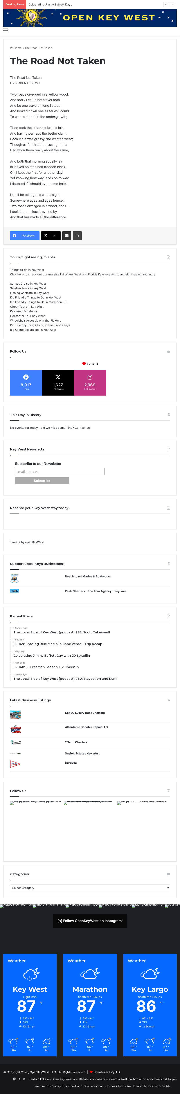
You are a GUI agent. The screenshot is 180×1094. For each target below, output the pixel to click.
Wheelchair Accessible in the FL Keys (35, 320)
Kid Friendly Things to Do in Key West (35, 297)
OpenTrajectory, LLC (107, 1072)
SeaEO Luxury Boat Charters (85, 712)
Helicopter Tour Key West (27, 316)
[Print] (77, 235)
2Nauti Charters (76, 742)
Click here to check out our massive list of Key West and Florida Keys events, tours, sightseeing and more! (83, 274)
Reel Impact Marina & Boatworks (88, 576)
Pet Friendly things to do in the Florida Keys (40, 325)
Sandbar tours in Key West (28, 288)
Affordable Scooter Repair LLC (86, 727)
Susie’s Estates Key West (82, 753)
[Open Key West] (90, 17)
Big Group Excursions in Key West (33, 329)
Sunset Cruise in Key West (28, 283)
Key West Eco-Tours (23, 311)
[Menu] (5, 30)
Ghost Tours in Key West (27, 306)
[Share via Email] (66, 235)
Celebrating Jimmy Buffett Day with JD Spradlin (61, 4)
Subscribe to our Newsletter (38, 464)
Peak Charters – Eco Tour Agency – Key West (96, 591)
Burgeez (71, 762)
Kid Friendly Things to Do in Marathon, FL (38, 302)
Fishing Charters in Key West (29, 293)
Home (17, 48)
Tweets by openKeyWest (27, 542)
